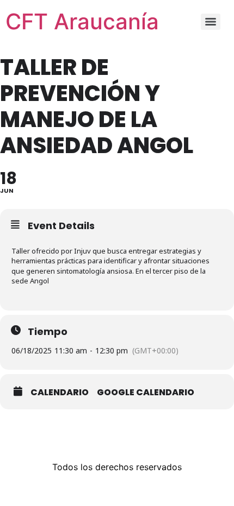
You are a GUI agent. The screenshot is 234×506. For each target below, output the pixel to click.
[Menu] (210, 22)
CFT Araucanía (82, 21)
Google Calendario (145, 392)
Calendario (59, 392)
